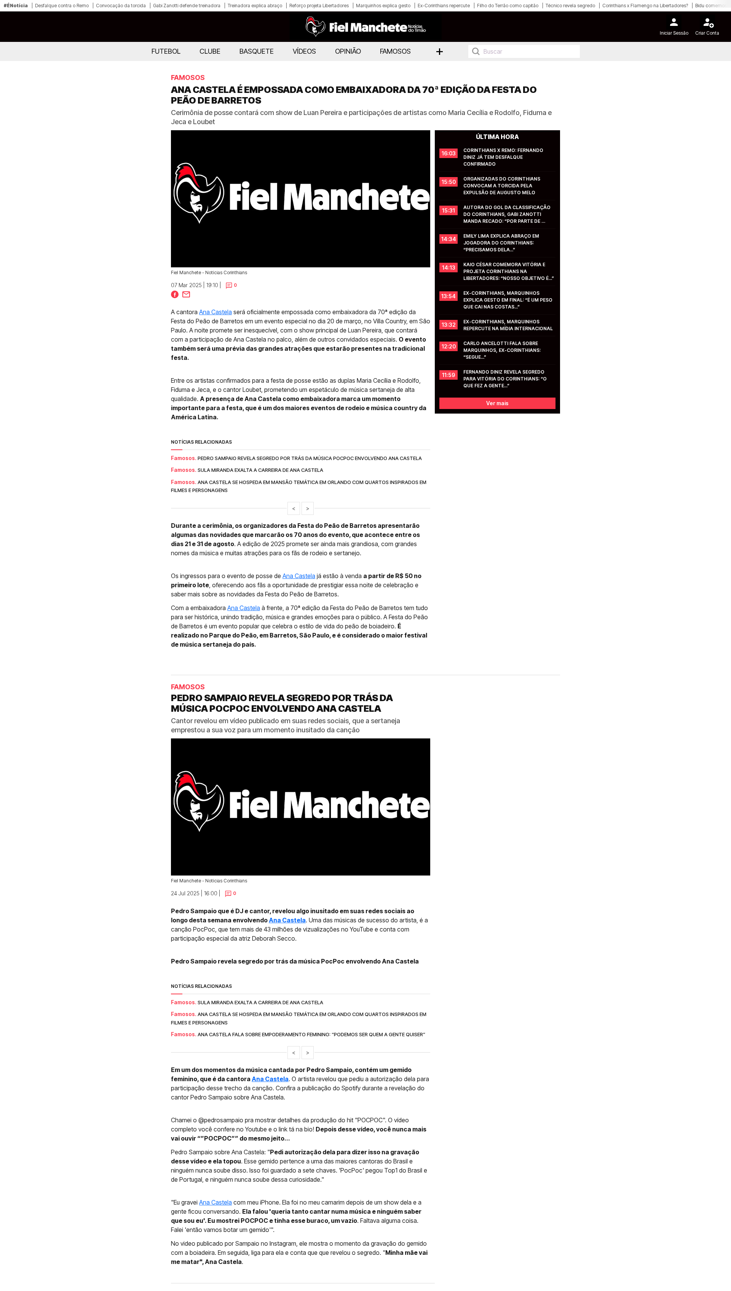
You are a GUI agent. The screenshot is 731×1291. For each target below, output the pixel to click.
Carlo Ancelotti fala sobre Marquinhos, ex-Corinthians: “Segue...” (502, 350)
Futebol (166, 51)
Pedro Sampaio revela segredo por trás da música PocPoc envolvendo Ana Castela (310, 458)
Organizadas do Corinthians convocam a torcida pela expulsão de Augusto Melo (502, 185)
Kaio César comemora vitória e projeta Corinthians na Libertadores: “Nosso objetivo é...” (508, 271)
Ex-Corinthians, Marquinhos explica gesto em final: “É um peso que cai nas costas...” (508, 300)
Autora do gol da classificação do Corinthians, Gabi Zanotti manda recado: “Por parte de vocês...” (507, 215)
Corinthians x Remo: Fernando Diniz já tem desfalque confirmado (503, 157)
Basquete (256, 51)
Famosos (395, 51)
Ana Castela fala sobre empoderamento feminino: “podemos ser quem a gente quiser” (311, 1034)
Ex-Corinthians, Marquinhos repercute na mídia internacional (508, 325)
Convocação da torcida (121, 5)
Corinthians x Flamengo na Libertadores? (645, 5)
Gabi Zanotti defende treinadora (186, 5)
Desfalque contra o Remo (62, 5)
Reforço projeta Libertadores (319, 5)
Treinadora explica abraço (255, 5)
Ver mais (497, 403)
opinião (348, 51)
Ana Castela (215, 312)
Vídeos (304, 51)
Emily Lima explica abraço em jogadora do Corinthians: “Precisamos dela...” (501, 242)
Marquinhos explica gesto (383, 5)
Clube (210, 51)
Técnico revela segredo (570, 5)
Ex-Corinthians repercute (444, 5)
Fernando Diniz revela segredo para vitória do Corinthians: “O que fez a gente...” (505, 378)
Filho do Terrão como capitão (507, 5)
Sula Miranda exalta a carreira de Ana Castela (260, 470)
